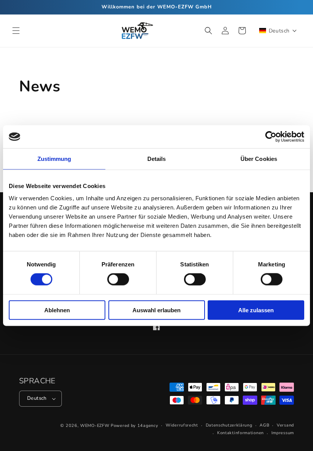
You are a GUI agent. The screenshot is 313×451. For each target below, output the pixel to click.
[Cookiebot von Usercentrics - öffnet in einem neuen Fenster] (270, 137)
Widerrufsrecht (182, 425)
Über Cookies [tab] (258, 159)
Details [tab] (156, 159)
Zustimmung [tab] (54, 159)
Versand (285, 425)
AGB (264, 425)
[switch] (118, 279)
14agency (147, 425)
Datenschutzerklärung (229, 425)
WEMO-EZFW (94, 425)
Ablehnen (57, 310)
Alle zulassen (256, 310)
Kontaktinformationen (240, 433)
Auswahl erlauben (156, 310)
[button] (16, 30)
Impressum (282, 433)
